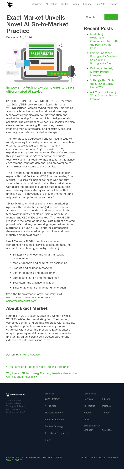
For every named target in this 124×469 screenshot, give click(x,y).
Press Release (31, 354)
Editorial (87, 3)
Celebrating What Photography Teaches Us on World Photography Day (103, 58)
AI (20, 354)
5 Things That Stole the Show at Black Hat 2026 (102, 83)
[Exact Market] (11, 4)
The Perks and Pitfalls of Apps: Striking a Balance (38, 367)
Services (36, 3)
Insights (101, 3)
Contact (113, 3)
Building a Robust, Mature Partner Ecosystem (101, 71)
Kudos (64, 3)
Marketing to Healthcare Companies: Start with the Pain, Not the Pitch (104, 41)
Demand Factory (54, 412)
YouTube (107, 429)
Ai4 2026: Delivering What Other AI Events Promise (103, 95)
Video (76, 3)
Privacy (84, 457)
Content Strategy (54, 426)
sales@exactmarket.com (21, 301)
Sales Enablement (55, 419)
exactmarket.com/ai (18, 297)
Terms (93, 457)
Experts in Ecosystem (56, 433)
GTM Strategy (52, 398)
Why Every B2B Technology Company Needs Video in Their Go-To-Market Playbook (42, 375)
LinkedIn (88, 429)
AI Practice (51, 3)
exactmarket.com (108, 457)
